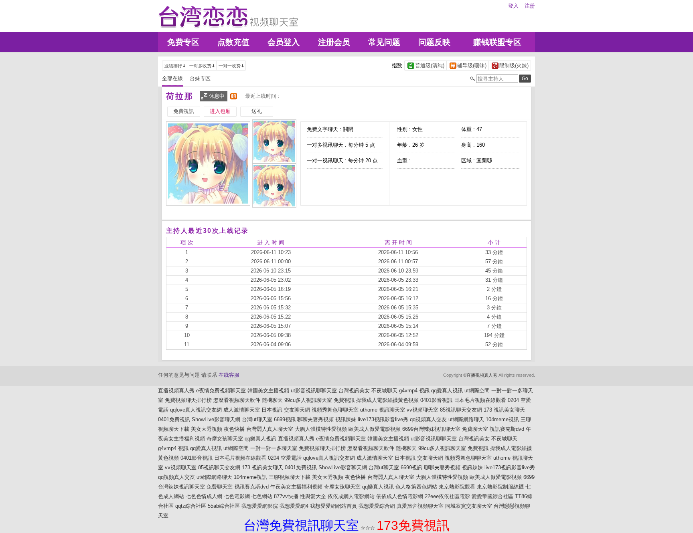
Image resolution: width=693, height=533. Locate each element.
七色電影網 (237, 496)
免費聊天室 (475, 429)
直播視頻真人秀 (481, 375)
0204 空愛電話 (285, 458)
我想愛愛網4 (294, 506)
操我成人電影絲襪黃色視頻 (387, 400)
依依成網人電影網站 (351, 496)
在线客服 (229, 375)
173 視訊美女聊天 (504, 410)
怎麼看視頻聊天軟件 (236, 400)
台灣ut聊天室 (257, 419)
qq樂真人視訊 (260, 439)
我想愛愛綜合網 (377, 506)
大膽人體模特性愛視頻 (321, 429)
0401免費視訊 (174, 419)
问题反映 (434, 42)
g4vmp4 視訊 (414, 391)
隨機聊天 (272, 400)
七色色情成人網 (204, 496)
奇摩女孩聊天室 (225, 439)
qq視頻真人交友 (428, 419)
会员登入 (283, 42)
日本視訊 (271, 410)
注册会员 (334, 42)
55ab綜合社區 (224, 506)
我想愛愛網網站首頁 (333, 506)
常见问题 (384, 42)
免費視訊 (344, 400)
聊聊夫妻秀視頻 (315, 419)
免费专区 (183, 42)
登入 (513, 6)
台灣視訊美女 (354, 391)
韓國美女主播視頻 (268, 391)
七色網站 (261, 496)
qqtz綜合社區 (190, 506)
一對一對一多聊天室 (273, 448)
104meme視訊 (502, 419)
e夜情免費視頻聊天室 (221, 391)
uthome (368, 410)
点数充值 (233, 42)
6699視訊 (285, 419)
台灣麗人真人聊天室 (269, 429)
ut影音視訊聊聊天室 (314, 391)
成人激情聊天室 (241, 410)
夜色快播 (234, 429)
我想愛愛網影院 (259, 506)
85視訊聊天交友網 (461, 410)
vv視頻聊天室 (422, 410)
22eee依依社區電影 (447, 496)
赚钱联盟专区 (497, 42)
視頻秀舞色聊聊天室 (335, 410)
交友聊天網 (297, 410)
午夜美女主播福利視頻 (296, 487)
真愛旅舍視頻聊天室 (420, 506)
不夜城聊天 (384, 391)
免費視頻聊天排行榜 (188, 400)
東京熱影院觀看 (457, 487)
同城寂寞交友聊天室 (468, 506)
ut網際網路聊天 (466, 419)
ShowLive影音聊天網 (216, 419)
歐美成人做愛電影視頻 (375, 429)
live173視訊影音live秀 (383, 419)
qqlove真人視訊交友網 (196, 410)
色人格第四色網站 (416, 487)
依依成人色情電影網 (399, 496)
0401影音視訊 (436, 400)
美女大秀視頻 (206, 429)
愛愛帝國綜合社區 (492, 496)
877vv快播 (286, 496)
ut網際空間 (477, 391)
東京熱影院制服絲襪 (500, 487)
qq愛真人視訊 (447, 391)
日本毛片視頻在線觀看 (480, 400)
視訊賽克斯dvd (507, 429)
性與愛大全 (313, 496)
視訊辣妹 (345, 419)
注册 (530, 6)
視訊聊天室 (392, 410)
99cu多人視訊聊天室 (308, 400)
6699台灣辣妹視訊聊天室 (431, 429)
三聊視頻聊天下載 (289, 477)
